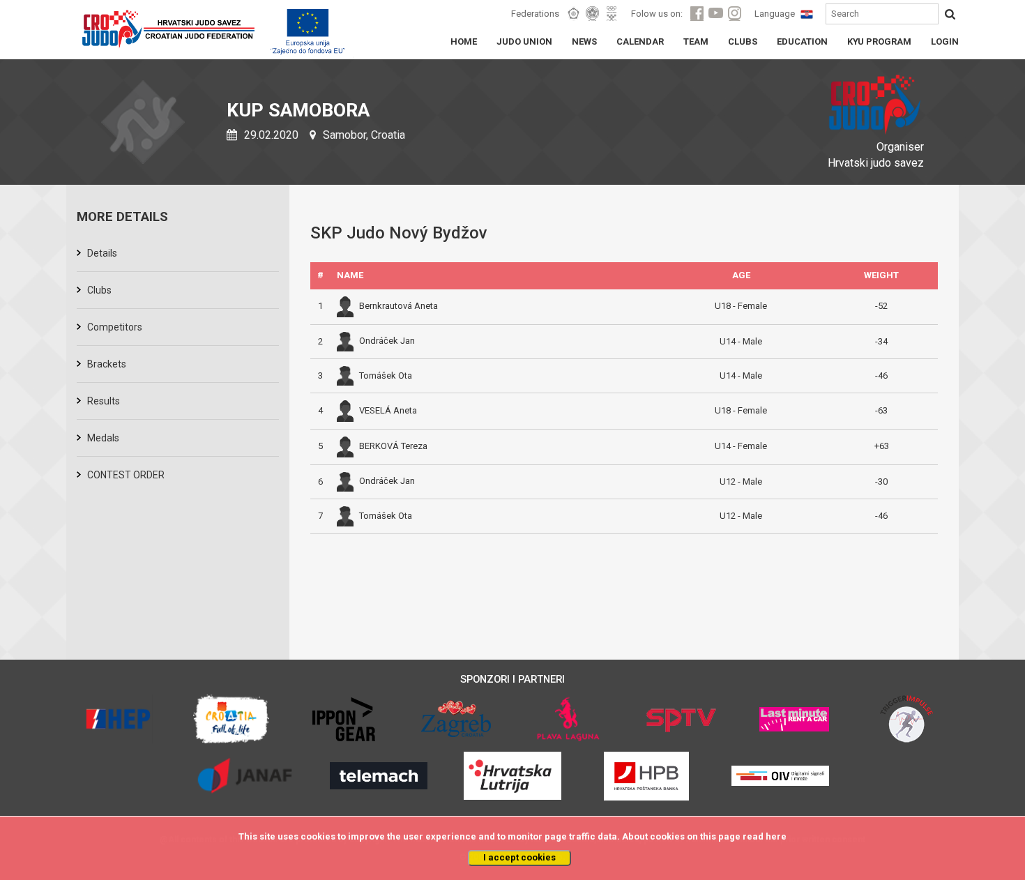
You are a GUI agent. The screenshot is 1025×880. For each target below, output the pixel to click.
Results (103, 401)
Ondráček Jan (387, 340)
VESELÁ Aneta (388, 410)
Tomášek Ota (385, 375)
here (776, 836)
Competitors (114, 327)
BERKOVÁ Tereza (393, 446)
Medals (103, 437)
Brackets (106, 364)
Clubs (99, 290)
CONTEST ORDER (126, 474)
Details (102, 253)
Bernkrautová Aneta (398, 306)
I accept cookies (519, 857)
